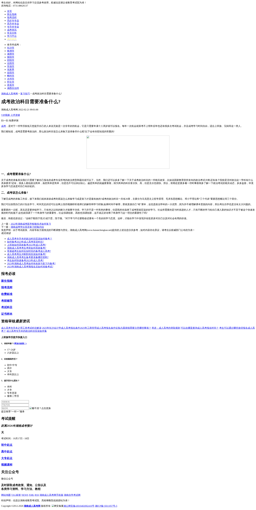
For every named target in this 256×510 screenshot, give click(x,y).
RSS (37, 495)
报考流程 (12, 17)
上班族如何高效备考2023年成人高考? (26, 245)
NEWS (24, 495)
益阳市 (10, 72)
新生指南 (12, 14)
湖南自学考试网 (72, 495)
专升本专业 (13, 26)
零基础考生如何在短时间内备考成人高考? (29, 251)
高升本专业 (13, 23)
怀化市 (10, 82)
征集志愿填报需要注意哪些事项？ (133, 328)
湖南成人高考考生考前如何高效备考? (26, 248)
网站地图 (6, 495)
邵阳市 (10, 60)
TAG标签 (16, 495)
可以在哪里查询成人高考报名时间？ (200, 328)
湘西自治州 (13, 88)
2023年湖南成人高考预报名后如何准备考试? (30, 266)
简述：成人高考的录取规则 (166, 328)
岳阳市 (10, 63)
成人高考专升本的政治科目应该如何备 (27, 331)
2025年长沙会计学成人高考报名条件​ (61, 328)
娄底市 (10, 85)
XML (31, 495)
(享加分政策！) (20, 343)
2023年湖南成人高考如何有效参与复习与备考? (31, 263)
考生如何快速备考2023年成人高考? (25, 260)
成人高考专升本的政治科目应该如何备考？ (29, 238)
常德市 (10, 66)
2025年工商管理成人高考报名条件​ (98, 328)
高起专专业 (13, 20)
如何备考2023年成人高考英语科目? (25, 241)
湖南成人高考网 (9, 93)
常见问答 (12, 33)
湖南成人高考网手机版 (51, 495)
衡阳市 (10, 57)
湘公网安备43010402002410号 (79, 506)
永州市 (10, 79)
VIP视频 (5, 115)
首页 (9, 11)
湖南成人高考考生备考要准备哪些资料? (27, 257)
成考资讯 (12, 30)
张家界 (10, 69)
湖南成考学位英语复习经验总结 (27, 227)
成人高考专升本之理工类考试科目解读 (21, 328)
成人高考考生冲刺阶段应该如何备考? (26, 254)
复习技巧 (25, 93)
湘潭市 (10, 54)
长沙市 (10, 47)
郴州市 (10, 75)
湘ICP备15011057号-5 (106, 506)
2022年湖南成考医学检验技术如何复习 (31, 224)
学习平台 (12, 36)
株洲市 (10, 51)
